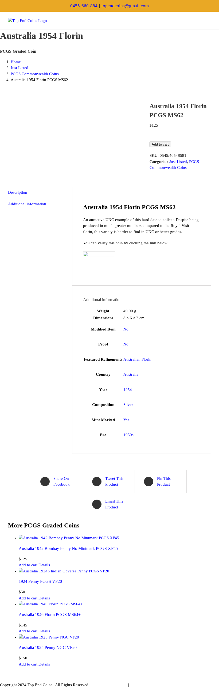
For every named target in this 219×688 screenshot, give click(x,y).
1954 (127, 389)
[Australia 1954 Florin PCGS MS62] (75, 105)
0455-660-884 (83, 5)
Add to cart (160, 144)
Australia (130, 374)
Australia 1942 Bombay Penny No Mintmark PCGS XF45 (68, 548)
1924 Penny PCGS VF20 (40, 581)
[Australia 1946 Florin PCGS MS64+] (115, 604)
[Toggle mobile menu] (209, 20)
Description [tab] (17, 192)
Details (44, 565)
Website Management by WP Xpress (160, 685)
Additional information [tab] (27, 204)
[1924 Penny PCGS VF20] (115, 571)
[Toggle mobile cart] (199, 20)
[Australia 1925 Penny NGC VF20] (115, 637)
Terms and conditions (109, 685)
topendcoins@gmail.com (125, 5)
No (125, 329)
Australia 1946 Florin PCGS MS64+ (50, 614)
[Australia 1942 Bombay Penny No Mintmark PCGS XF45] (115, 538)
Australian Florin (137, 359)
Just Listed (178, 161)
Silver (128, 404)
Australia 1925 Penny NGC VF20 (48, 647)
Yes (126, 420)
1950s (128, 435)
